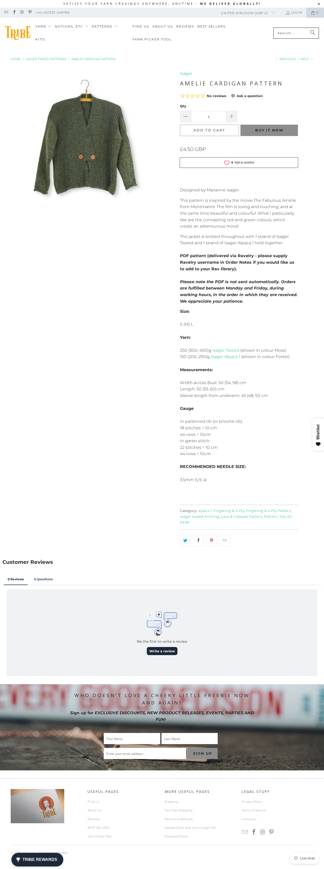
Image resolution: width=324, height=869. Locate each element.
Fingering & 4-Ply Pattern (268, 510)
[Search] (312, 33)
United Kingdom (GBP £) (245, 13)
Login (296, 12)
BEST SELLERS (99, 828)
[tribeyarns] (17, 33)
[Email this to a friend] (224, 540)
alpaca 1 (205, 510)
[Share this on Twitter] (185, 540)
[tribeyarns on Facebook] (14, 12)
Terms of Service (253, 810)
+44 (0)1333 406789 (52, 12)
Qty (183, 106)
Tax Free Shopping (178, 810)
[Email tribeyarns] (6, 12)
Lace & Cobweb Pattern (241, 516)
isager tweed (191, 516)
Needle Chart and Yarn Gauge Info (190, 828)
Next (305, 59)
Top (282, 516)
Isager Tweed (225, 350)
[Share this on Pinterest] (211, 540)
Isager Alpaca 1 (226, 356)
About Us (95, 810)
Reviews (94, 819)
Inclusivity (248, 819)
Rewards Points (176, 836)
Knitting (212, 516)
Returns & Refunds (179, 819)
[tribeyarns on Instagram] (22, 12)
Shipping (171, 802)
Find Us (93, 802)
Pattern (270, 516)
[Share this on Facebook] (198, 540)
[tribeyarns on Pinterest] (30, 12)
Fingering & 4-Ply (228, 510)
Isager (186, 73)
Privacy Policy (251, 802)
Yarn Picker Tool (99, 836)
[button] (43, 26)
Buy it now (269, 130)
